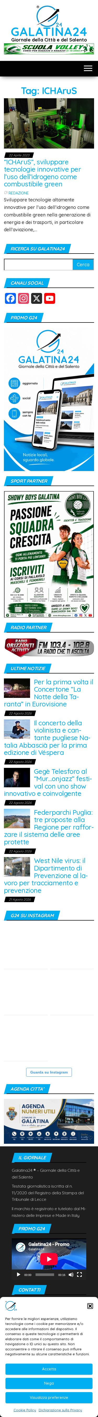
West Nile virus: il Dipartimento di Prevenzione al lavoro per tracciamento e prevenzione (46, 875)
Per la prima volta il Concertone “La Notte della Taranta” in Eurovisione (48, 693)
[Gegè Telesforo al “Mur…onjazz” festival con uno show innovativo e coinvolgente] (17, 777)
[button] (90, 1306)
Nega (49, 1383)
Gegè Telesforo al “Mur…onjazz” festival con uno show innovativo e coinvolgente (48, 782)
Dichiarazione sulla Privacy (60, 1410)
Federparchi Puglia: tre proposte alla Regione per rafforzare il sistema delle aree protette (49, 827)
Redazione (19, 193)
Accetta (49, 1368)
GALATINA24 (49, 31)
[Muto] (71, 1274)
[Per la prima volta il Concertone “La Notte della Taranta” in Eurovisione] (17, 688)
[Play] (18, 1274)
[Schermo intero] (79, 1274)
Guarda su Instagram (49, 1072)
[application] (49, 1259)
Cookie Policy (25, 1410)
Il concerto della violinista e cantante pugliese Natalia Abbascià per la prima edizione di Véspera (47, 738)
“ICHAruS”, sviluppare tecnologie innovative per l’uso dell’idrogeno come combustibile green (42, 173)
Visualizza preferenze (49, 1397)
